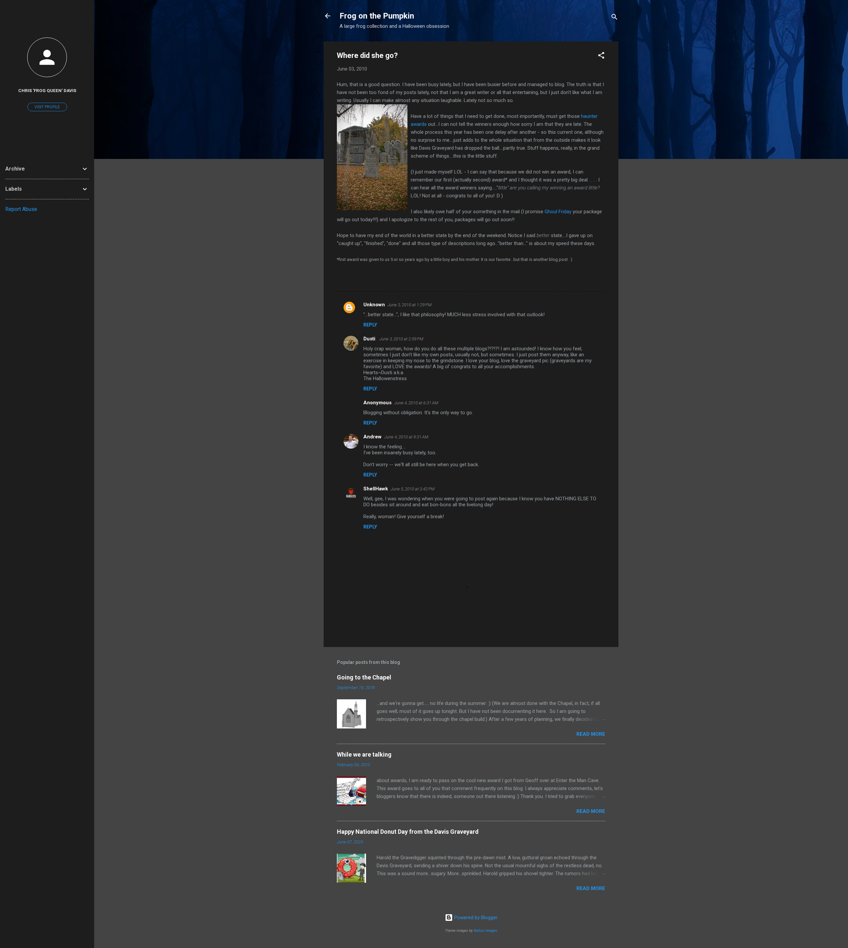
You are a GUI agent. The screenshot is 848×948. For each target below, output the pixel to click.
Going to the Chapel (364, 677)
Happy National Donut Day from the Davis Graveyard (408, 831)
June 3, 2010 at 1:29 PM (410, 304)
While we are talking (364, 754)
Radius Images (485, 930)
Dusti (370, 339)
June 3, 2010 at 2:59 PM (401, 338)
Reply (370, 324)
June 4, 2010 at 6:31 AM (416, 402)
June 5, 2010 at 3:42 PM (413, 488)
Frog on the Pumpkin (377, 16)
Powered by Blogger (475, 918)
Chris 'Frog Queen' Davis (47, 90)
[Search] (614, 18)
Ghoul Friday (558, 212)
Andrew (372, 437)
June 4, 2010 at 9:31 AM (406, 436)
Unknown (374, 305)
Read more (590, 734)
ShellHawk (375, 489)
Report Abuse (21, 209)
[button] (601, 56)
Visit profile (47, 107)
